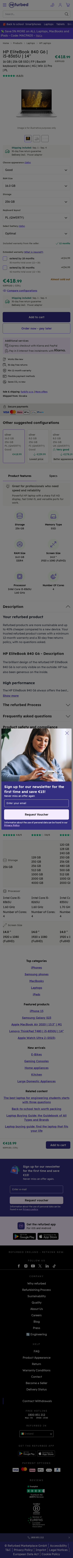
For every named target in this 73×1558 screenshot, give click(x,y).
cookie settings (50, 773)
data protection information (46, 777)
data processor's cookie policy (24, 784)
